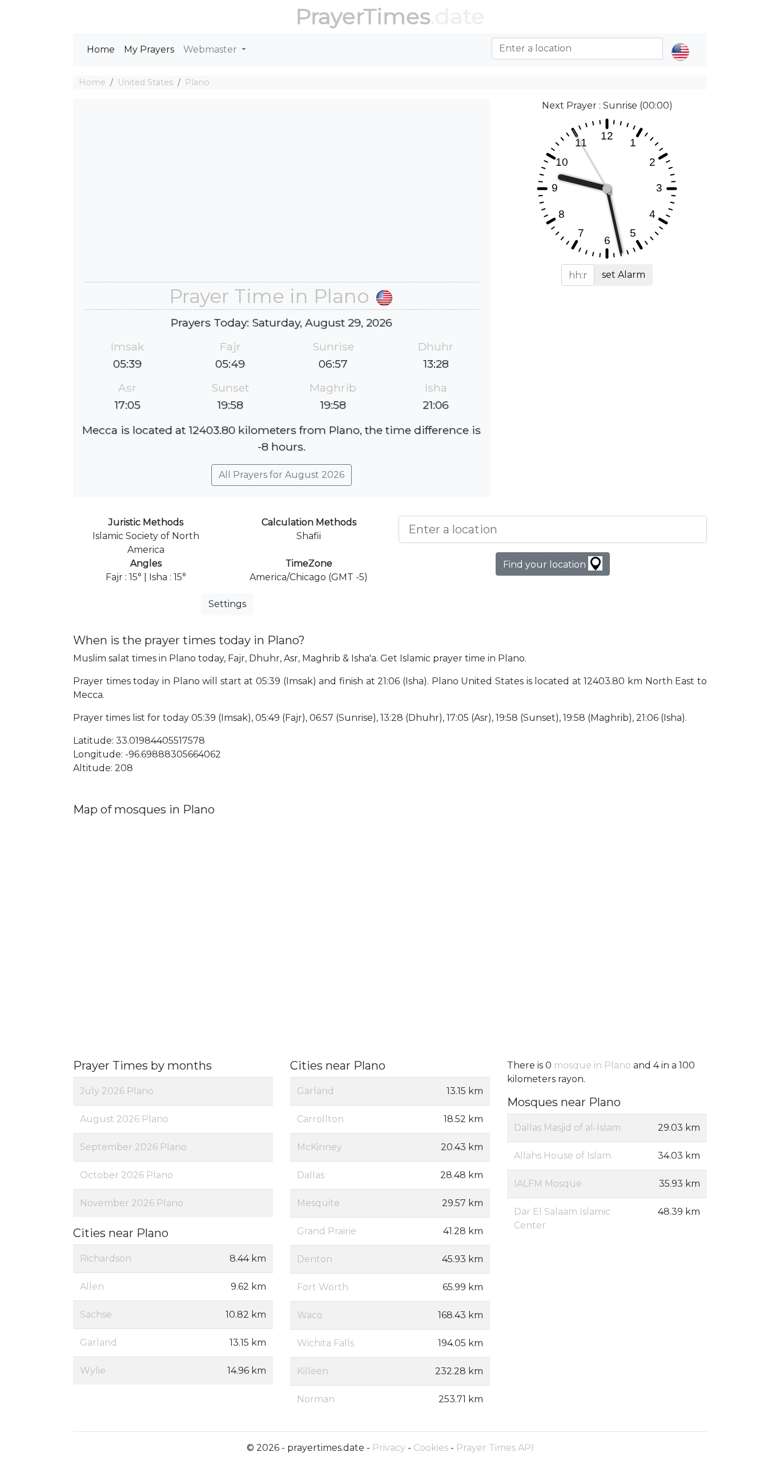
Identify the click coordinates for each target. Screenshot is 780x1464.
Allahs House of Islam (562, 1155)
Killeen (312, 1371)
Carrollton (320, 1119)
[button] (680, 42)
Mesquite (318, 1203)
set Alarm (623, 274)
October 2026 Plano (126, 1175)
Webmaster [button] (211, 49)
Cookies (430, 1447)
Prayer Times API (495, 1447)
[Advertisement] (282, 196)
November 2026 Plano (131, 1203)
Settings (227, 604)
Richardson (105, 1258)
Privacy (388, 1447)
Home (101, 49)
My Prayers (149, 49)
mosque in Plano (592, 1065)
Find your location (545, 564)
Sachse (96, 1314)
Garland (98, 1342)
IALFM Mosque (548, 1183)
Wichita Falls (325, 1343)
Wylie (93, 1370)
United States (145, 82)
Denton (314, 1259)
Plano (197, 82)
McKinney (319, 1147)
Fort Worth (322, 1287)
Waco (310, 1315)
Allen (92, 1286)
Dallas (310, 1175)
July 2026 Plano (117, 1091)
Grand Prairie (326, 1231)
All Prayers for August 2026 (281, 474)
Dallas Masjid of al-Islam (567, 1127)
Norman (316, 1399)
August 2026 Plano (124, 1119)
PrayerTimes (363, 16)
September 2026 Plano (133, 1147)
